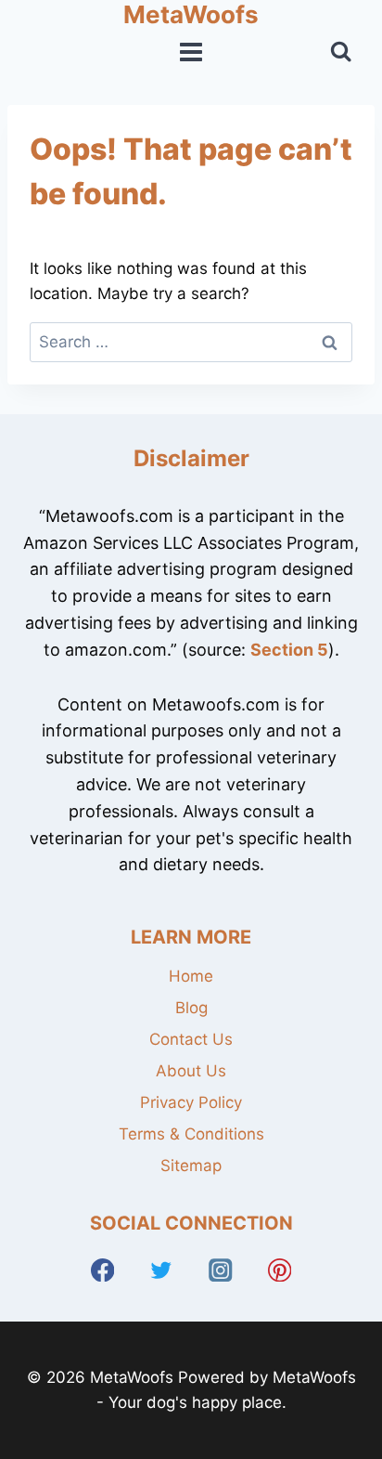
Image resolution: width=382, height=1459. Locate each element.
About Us (191, 1071)
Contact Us (191, 1039)
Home (191, 976)
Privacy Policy (191, 1102)
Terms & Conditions (191, 1134)
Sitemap (191, 1165)
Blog (191, 1007)
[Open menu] (191, 52)
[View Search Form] (341, 52)
